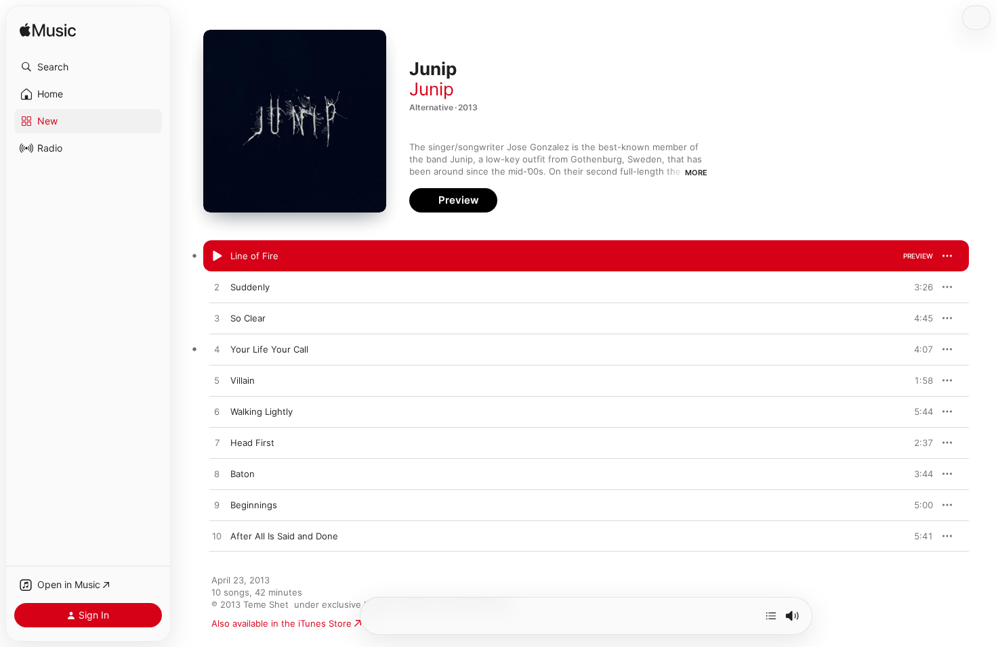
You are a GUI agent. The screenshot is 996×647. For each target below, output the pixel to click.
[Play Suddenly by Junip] (216, 288)
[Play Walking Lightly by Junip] (216, 412)
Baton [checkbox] (242, 473)
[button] (88, 67)
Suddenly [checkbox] (250, 287)
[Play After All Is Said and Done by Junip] (216, 537)
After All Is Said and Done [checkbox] (284, 536)
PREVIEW (918, 256)
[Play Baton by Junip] (216, 474)
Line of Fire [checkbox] (254, 255)
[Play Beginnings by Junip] (216, 505)
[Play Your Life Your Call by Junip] (216, 350)
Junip (431, 89)
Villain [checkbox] (242, 380)
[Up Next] (771, 615)
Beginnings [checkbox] (253, 504)
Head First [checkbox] (252, 442)
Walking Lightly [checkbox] (261, 411)
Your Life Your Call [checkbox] (269, 349)
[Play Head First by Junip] (216, 443)
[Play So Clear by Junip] (216, 319)
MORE (696, 172)
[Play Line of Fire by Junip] (216, 256)
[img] (48, 31)
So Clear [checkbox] (248, 318)
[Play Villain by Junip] (216, 381)
